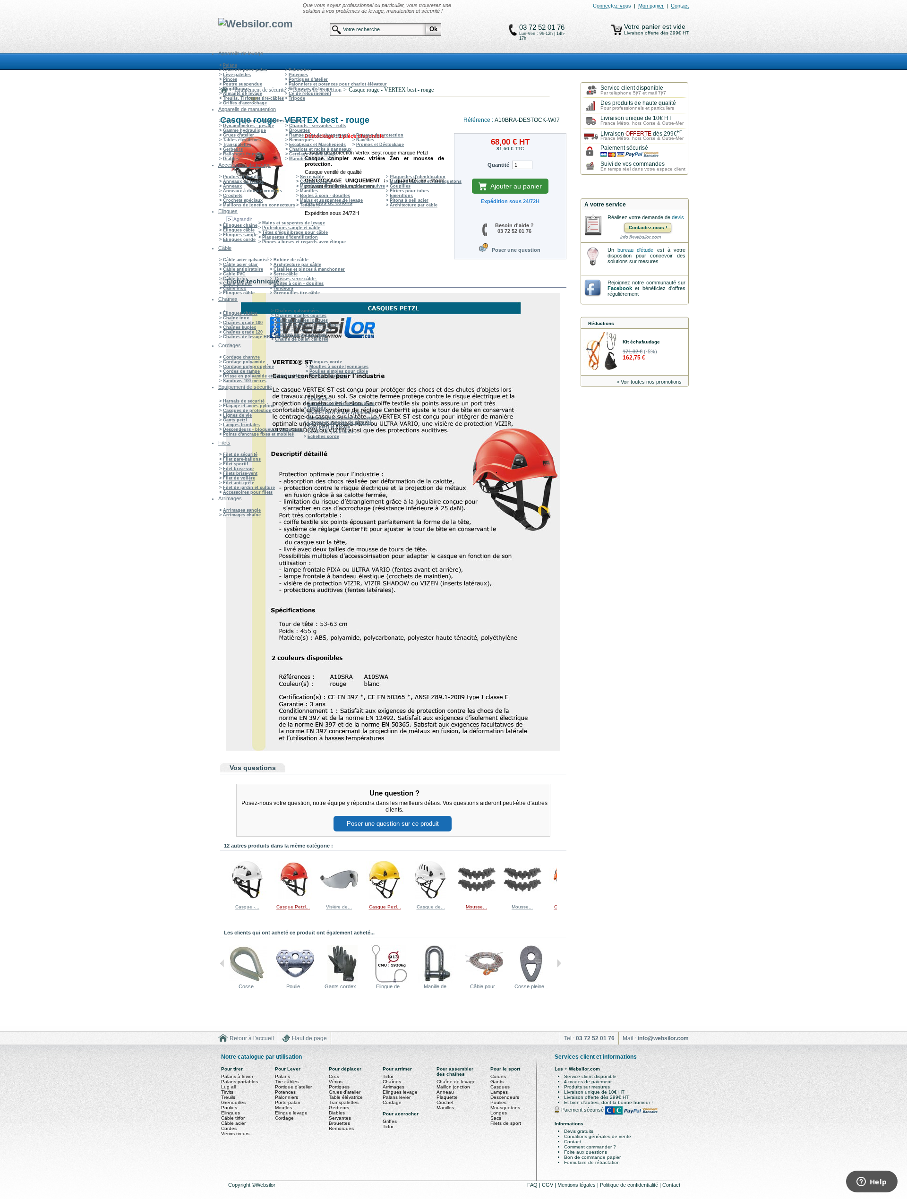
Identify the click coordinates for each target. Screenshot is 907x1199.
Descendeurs (504, 1097)
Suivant (559, 879)
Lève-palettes (237, 74)
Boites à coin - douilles (325, 195)
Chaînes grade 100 (243, 322)
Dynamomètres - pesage (248, 125)
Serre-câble (312, 176)
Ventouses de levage (310, 88)
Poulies (229, 1107)
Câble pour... (484, 986)
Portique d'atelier (293, 1086)
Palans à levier (237, 1076)
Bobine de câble (291, 259)
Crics (334, 1076)
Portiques (339, 1086)
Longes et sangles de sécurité (340, 422)
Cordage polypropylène (248, 366)
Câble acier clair (240, 264)
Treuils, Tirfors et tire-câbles (253, 98)
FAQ (533, 1185)
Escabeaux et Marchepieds (317, 144)
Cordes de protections (332, 431)
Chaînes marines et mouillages (308, 325)
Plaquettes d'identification (417, 176)
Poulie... (295, 986)
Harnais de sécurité (244, 401)
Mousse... (476, 906)
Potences (298, 74)
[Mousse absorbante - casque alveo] (522, 896)
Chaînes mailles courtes (300, 315)
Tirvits (227, 1092)
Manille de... (437, 986)
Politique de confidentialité (629, 1185)
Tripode (297, 98)
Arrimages (393, 1086)
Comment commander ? (590, 1146)
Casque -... (247, 906)
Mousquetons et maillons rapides (343, 417)
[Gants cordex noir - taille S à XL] (342, 981)
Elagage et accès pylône (248, 405)
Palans (230, 65)
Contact (680, 6)
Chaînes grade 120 (243, 332)
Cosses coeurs (316, 181)
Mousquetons (505, 1107)
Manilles (309, 190)
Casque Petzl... (293, 906)
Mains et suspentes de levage (331, 200)
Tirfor (388, 1076)
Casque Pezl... (385, 906)
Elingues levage (400, 1092)
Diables (231, 158)
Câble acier (233, 1123)
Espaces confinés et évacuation (341, 403)
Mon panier (651, 6)
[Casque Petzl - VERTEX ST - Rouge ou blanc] (293, 896)
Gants (497, 1081)
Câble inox (234, 288)
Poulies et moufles (243, 176)
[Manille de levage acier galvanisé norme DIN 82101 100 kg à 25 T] (437, 981)
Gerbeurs (233, 149)
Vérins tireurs (235, 1133)
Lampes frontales (241, 424)
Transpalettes (237, 144)
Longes (498, 1112)
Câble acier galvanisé (246, 259)
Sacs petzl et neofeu (329, 427)
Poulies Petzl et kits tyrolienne (340, 413)
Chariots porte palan (245, 70)
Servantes (340, 1118)
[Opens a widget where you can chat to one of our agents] (872, 1182)
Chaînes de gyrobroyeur (301, 334)
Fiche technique (253, 281)
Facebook (620, 288)
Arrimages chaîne (242, 515)
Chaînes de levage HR (246, 336)
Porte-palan (287, 1102)
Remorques (301, 139)
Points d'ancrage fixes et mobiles (258, 434)
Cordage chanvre (241, 357)
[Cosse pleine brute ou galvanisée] (531, 981)
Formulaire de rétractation (592, 1162)
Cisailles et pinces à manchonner (309, 269)
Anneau (445, 1092)
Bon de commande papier (592, 1157)
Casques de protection (247, 410)
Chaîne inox (236, 318)
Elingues (230, 1112)
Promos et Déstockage (380, 144)
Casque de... (431, 906)
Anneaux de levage (243, 181)
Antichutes (319, 398)
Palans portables (239, 1081)
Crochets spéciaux (243, 200)
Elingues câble (239, 230)
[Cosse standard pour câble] (248, 981)
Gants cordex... (342, 986)
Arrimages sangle (242, 510)
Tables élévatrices (242, 139)
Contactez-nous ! (648, 227)
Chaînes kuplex (239, 327)
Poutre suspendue (242, 84)
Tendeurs (310, 205)
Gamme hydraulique (244, 130)
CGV (548, 1185)
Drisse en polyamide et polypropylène (264, 376)
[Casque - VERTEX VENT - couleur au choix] (247, 896)
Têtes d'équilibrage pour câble (295, 232)
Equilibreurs (236, 88)
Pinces (230, 79)
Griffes (390, 1121)
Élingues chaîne (240, 225)
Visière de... (339, 906)
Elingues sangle (240, 234)
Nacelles (365, 139)
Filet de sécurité (240, 454)
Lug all (228, 1086)
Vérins (335, 1081)
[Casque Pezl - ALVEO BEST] (385, 896)
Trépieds (317, 408)
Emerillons (401, 195)
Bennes (297, 121)
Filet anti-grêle (238, 482)
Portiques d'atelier (308, 79)
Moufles (283, 1107)
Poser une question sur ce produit (393, 823)
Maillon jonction (453, 1086)
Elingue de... (390, 986)
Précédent (222, 879)
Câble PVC (234, 274)
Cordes (229, 1128)
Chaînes (392, 1081)
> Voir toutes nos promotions (649, 382)
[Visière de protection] (339, 896)
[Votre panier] (617, 29)
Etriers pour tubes (409, 190)
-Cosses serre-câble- (295, 278)
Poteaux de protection (379, 135)
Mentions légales (577, 1185)
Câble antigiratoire (243, 269)
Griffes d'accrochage (245, 103)
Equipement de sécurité (260, 89)
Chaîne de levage (456, 1081)
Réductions (601, 323)
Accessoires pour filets (248, 492)
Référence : (479, 120)
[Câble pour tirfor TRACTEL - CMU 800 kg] (484, 981)
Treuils (228, 1097)
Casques (500, 1086)
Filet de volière (239, 478)
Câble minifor (237, 283)
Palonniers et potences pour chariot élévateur (338, 84)
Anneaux (232, 186)
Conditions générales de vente (597, 1136)
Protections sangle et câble (291, 227)
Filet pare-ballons (242, 459)
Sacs (495, 1118)
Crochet (445, 1102)
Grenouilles (233, 1102)
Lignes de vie (237, 415)
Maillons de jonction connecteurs (259, 205)
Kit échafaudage (641, 341)
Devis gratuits (578, 1131)
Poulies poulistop (328, 376)
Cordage (284, 1118)
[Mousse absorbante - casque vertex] (477, 896)
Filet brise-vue (238, 468)
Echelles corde (323, 436)
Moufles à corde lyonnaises (338, 366)
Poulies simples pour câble (338, 371)
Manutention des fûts (311, 158)
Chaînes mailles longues (301, 320)
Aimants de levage (242, 93)
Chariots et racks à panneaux (320, 149)
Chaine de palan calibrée (301, 339)
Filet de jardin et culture (249, 487)
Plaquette (447, 1097)
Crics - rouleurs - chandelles (253, 121)
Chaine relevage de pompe (303, 329)
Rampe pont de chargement (318, 135)
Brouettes (299, 130)
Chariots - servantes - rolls (317, 125)
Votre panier (643, 26)
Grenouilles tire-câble (297, 293)
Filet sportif (235, 464)
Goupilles (400, 186)
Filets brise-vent (240, 473)
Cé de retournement (310, 93)
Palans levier (397, 1097)
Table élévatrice (346, 1097)
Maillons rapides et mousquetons (426, 181)
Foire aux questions (585, 1152)
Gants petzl (235, 420)
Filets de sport (505, 1123)
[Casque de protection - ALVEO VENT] (431, 896)
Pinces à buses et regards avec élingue (304, 242)
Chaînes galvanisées (297, 310)
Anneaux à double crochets (252, 190)
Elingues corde (239, 239)
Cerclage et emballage (312, 154)
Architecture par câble (413, 205)
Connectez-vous (612, 6)
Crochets (232, 195)
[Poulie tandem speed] (295, 981)
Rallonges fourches (244, 154)
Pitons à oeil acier (409, 200)
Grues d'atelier (238, 135)
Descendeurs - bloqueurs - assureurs (263, 429)
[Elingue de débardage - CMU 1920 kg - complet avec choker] (390, 981)
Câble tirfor (235, 278)
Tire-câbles (287, 1081)
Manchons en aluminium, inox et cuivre (342, 186)
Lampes (499, 1092)
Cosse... (248, 986)
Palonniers (300, 70)
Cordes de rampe (241, 371)
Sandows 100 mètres (244, 380)
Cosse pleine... (531, 986)
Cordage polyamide (244, 362)
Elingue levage (291, 1112)
